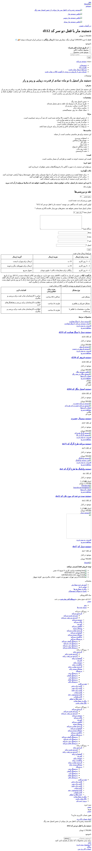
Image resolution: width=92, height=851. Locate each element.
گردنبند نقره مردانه (71, 616)
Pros (89, 233)
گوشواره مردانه (76, 633)
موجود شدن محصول (81, 52)
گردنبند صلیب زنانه (75, 667)
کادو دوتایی (78, 692)
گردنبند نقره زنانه (71, 654)
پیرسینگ (79, 671)
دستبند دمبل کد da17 (82, 546)
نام (89, 241)
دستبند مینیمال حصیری (81, 418)
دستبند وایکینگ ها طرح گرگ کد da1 (75, 469)
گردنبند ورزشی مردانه (69, 618)
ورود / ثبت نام (81, 801)
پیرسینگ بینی (73, 673)
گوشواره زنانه (77, 658)
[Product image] (77, 324)
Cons (89, 237)
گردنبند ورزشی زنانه (70, 656)
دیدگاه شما (86, 229)
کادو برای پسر (77, 688)
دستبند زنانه (77, 662)
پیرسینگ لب (73, 677)
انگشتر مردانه (77, 626)
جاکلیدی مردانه (76, 637)
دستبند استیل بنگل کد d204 (79, 389)
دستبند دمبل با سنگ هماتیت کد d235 (75, 332)
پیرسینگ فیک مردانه (70, 648)
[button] (84, 326)
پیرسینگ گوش (72, 675)
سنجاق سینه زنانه (75, 669)
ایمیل (88, 245)
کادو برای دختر (76, 686)
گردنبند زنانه (77, 652)
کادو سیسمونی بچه (75, 695)
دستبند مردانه (81, 61)
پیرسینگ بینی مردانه (70, 645)
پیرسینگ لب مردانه (71, 643)
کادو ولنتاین (78, 697)
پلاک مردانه (78, 622)
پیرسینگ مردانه (76, 639)
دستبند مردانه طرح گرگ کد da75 (76, 444)
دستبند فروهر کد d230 (81, 357)
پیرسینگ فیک (73, 680)
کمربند (79, 624)
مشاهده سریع (86, 328)
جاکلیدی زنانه (77, 665)
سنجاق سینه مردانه (75, 635)
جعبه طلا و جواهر (75, 699)
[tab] (44, 65)
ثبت (89, 57)
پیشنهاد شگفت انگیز (81, 50)
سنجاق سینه (77, 628)
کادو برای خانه (77, 690)
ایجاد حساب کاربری (84, 819)
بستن (89, 601)
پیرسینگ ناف (73, 682)
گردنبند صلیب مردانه (74, 630)
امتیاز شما (86, 212)
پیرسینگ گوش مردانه (70, 641)
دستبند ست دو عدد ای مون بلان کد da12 (73, 496)
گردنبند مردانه (77, 613)
